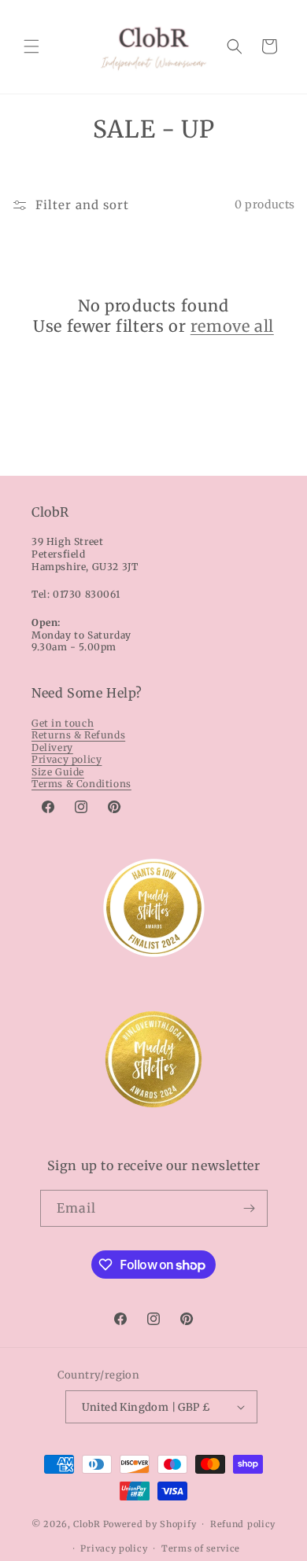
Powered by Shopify (150, 1524)
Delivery (52, 747)
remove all (232, 326)
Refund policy (243, 1524)
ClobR (87, 1524)
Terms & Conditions (81, 784)
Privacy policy (66, 759)
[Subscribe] (249, 1208)
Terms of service (200, 1548)
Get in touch (62, 723)
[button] (31, 46)
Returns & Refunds (78, 735)
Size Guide (57, 772)
